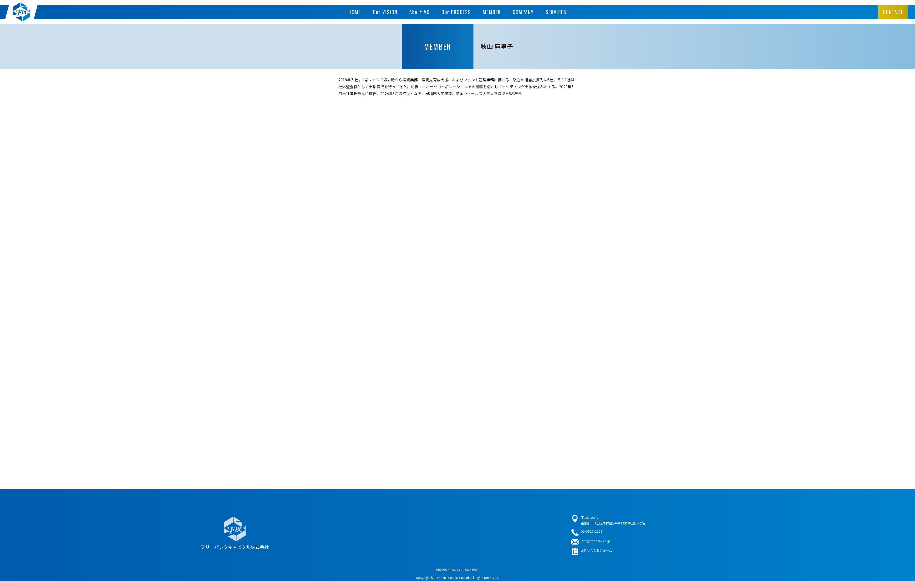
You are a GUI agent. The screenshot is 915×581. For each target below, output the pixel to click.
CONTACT (893, 11)
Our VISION (385, 11)
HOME (355, 11)
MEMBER (492, 11)
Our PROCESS (456, 11)
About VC (419, 11)
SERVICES (556, 11)
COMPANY (523, 11)
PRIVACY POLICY (448, 569)
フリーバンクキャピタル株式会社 (235, 547)
